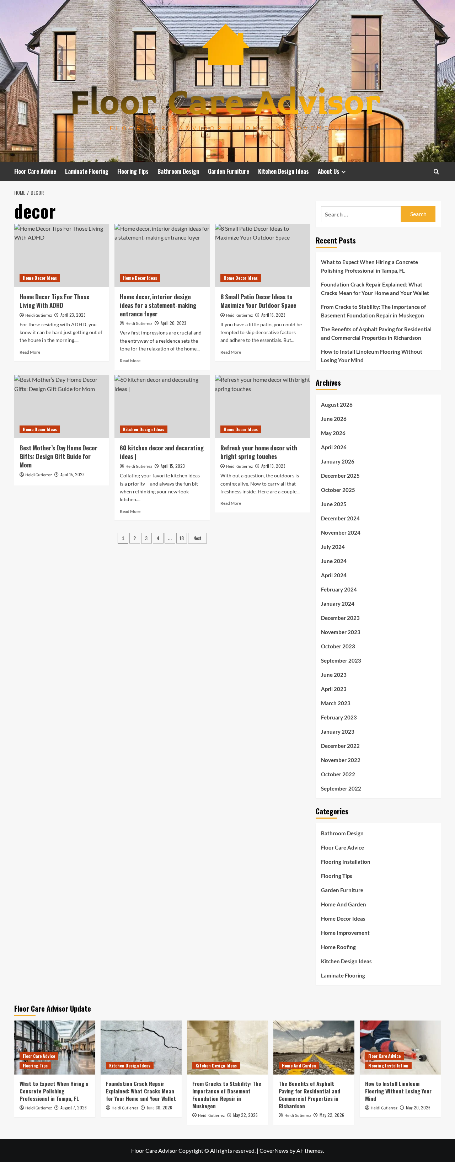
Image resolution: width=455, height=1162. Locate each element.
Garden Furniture (228, 171)
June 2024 (334, 561)
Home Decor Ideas (40, 278)
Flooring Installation (345, 861)
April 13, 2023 (273, 466)
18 (182, 538)
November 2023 (340, 632)
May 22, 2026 (245, 1115)
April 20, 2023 (173, 323)
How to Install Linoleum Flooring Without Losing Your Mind (371, 355)
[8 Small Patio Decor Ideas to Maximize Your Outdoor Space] (262, 255)
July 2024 (333, 546)
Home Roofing (338, 947)
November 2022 (340, 760)
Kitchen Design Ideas (283, 171)
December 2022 (340, 746)
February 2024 (339, 589)
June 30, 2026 (159, 1107)
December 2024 (340, 518)
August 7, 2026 (73, 1107)
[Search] (436, 171)
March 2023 (335, 703)
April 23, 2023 (73, 315)
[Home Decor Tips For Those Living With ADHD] (61, 255)
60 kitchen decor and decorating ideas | (162, 452)
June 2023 (334, 674)
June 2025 (334, 504)
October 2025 (338, 490)
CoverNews (273, 1150)
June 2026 (334, 419)
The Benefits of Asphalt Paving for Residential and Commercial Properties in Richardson (376, 333)
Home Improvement (345, 933)
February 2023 (339, 717)
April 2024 (334, 575)
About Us (328, 171)
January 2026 (337, 461)
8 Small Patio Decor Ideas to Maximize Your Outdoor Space (258, 301)
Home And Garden (343, 904)
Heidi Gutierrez (38, 315)
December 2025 (340, 475)
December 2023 (340, 618)
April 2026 (334, 447)
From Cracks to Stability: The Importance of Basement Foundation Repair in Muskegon (373, 311)
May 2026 (333, 433)
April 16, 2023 (273, 315)
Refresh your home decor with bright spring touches (258, 452)
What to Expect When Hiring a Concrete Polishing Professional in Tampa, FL (369, 266)
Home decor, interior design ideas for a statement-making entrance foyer (158, 305)
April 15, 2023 (72, 474)
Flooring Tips (133, 171)
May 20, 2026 (418, 1107)
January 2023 (337, 731)
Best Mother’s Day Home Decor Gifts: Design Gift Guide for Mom (58, 456)
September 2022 (341, 788)
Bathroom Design (178, 171)
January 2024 (337, 603)
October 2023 (338, 646)
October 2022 (338, 774)
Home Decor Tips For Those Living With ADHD (54, 301)
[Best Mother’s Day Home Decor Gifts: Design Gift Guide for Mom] (61, 406)
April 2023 (334, 689)
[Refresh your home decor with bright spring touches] (262, 406)
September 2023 (341, 660)
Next (197, 538)
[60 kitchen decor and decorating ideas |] (161, 406)
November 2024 (340, 532)
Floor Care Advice (35, 171)
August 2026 (337, 404)
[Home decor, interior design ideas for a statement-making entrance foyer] (161, 255)
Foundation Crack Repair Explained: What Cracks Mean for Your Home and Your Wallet (375, 288)
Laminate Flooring (86, 171)
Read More (30, 352)
